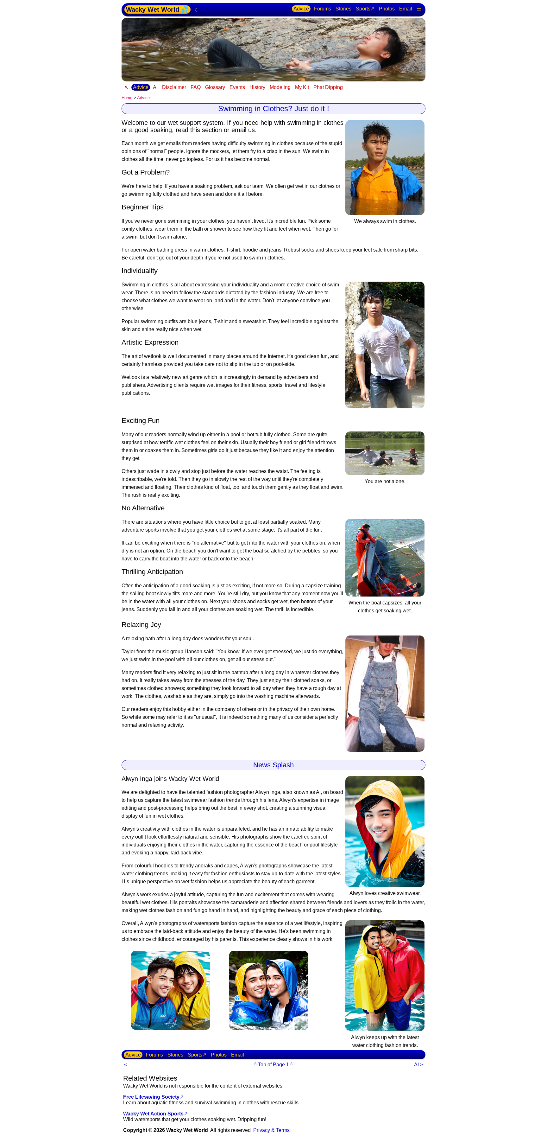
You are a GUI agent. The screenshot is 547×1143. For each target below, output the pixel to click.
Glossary (215, 87)
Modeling (280, 87)
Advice (301, 8)
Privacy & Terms (271, 1130)
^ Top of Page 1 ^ (273, 1064)
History (257, 87)
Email (405, 8)
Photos (387, 8)
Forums (322, 8)
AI (155, 87)
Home (127, 97)
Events (237, 87)
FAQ (196, 87)
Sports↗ (365, 8)
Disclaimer (174, 87)
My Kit (302, 87)
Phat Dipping (328, 87)
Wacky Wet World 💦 (157, 9)
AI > (418, 1064)
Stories (343, 8)
